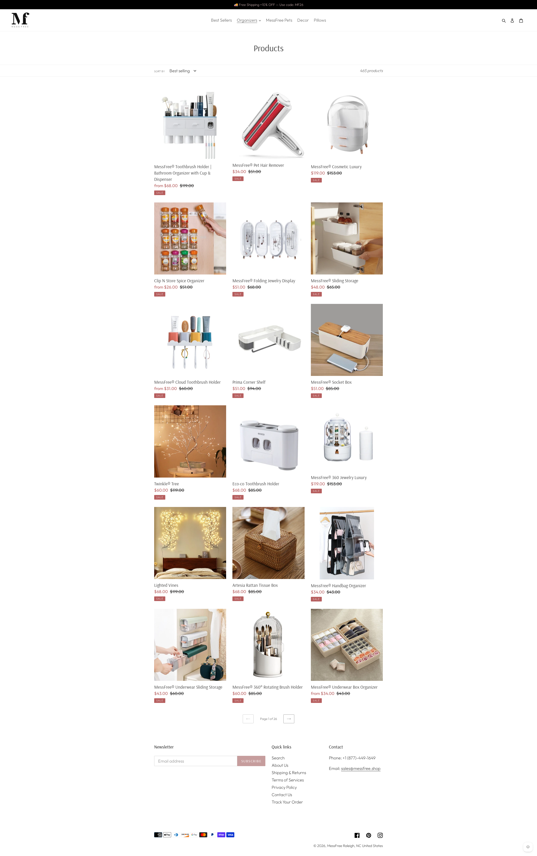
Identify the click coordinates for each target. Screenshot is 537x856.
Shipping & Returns (289, 772)
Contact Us (282, 794)
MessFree (334, 845)
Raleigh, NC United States (363, 845)
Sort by (159, 71)
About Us (280, 765)
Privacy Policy (284, 787)
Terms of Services (288, 779)
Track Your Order (287, 802)
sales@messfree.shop (361, 768)
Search (278, 757)
